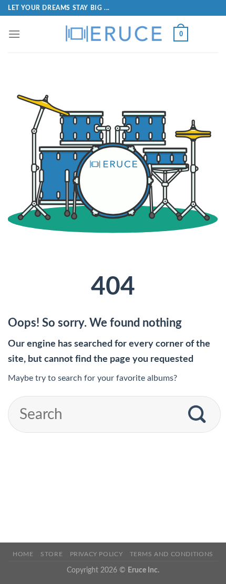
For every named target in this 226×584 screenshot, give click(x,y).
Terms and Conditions (171, 554)
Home (23, 554)
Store (51, 554)
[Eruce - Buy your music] (113, 34)
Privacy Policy (96, 554)
